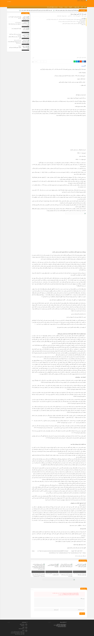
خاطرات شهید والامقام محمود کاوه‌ (15, 47)
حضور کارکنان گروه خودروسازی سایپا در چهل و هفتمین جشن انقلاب (67, 10)
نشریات (65, 7)
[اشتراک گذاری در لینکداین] (79, 61)
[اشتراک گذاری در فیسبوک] (85, 61)
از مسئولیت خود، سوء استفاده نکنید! (14, 23)
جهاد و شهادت (76, 7)
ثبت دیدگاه (82, 613)
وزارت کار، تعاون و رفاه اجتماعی (61, 624)
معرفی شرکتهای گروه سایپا (52, 7)
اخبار (82, 7)
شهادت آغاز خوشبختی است (16, 28)
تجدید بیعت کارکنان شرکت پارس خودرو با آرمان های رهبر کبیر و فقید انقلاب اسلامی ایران (36, 10)
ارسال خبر (9, 1)
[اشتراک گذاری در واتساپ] (74, 61)
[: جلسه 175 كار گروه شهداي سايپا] (42, 61)
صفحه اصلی (84, 57)
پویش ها (61, 7)
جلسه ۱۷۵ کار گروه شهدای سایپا (78, 14)
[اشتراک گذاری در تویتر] (83, 61)
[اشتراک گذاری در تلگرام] (77, 61)
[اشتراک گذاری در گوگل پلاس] (81, 61)
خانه (85, 7)
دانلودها (70, 7)
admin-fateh (59, 15)
